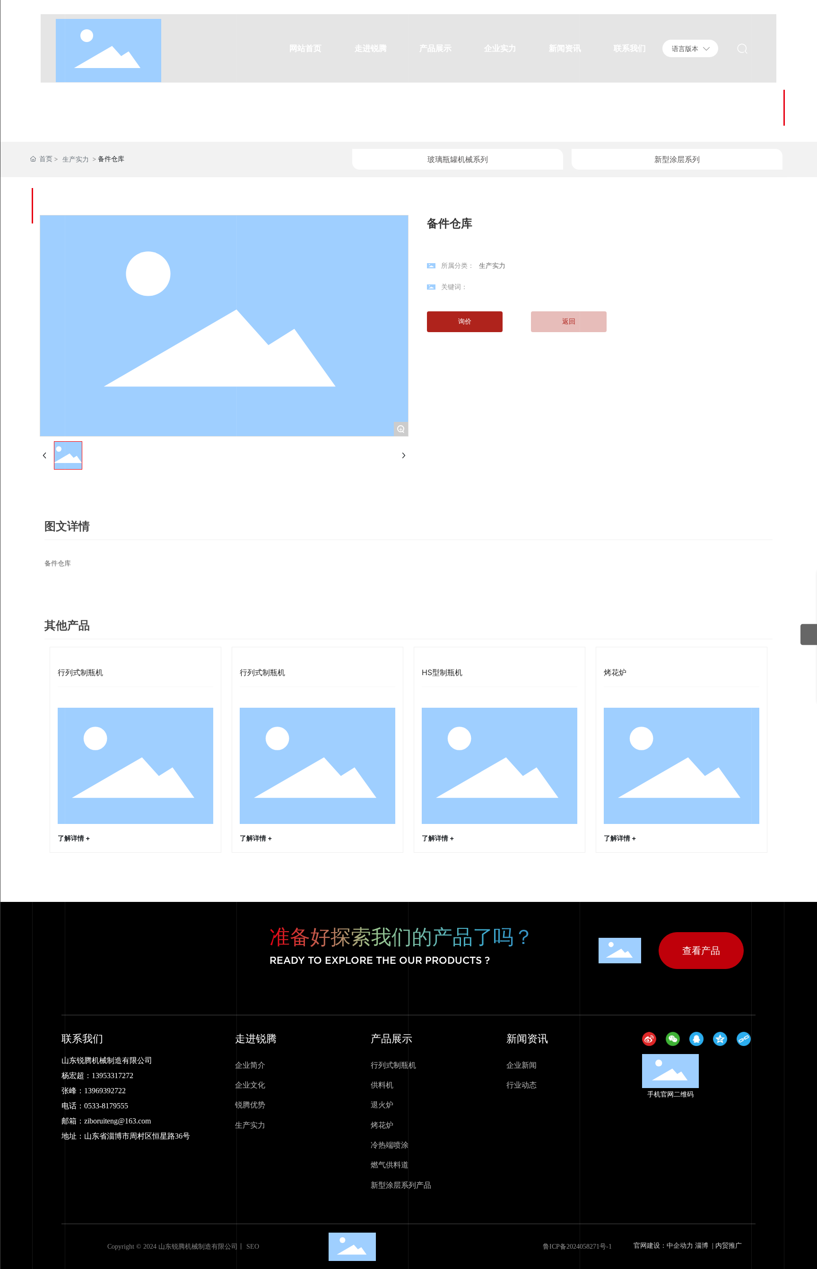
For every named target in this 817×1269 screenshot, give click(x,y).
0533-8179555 (106, 1106)
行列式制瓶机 (80, 672)
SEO (251, 1246)
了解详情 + (74, 838)
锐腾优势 (250, 1104)
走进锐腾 (256, 1038)
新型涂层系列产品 (401, 1185)
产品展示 (391, 1038)
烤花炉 (615, 672)
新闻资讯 (527, 1038)
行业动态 (521, 1084)
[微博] (651, 1041)
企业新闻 (521, 1065)
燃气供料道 (389, 1164)
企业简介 (250, 1065)
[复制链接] (746, 1041)
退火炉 (382, 1104)
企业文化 (250, 1084)
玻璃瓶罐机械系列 (457, 159)
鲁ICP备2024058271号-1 (577, 1246)
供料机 (382, 1084)
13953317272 (112, 1076)
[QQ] (698, 1041)
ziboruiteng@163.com (117, 1121)
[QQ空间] (722, 1041)
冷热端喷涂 (389, 1144)
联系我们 (82, 1038)
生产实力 (75, 159)
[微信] (675, 1041)
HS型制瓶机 (442, 672)
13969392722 (105, 1091)
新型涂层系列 (677, 159)
